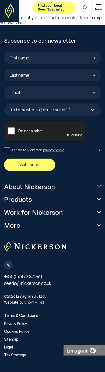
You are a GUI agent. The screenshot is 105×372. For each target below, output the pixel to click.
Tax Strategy (15, 355)
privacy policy (53, 150)
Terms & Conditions (21, 315)
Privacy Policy (15, 323)
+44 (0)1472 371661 (23, 276)
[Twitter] (8, 265)
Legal (8, 347)
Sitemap (11, 339)
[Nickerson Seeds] (9, 11)
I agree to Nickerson (38, 150)
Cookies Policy (16, 331)
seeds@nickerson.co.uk (27, 283)
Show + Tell (34, 302)
